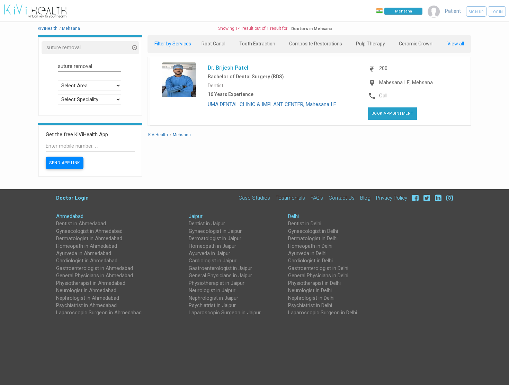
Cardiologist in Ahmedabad (86, 260)
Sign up (476, 12)
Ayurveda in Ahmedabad (83, 253)
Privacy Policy (391, 197)
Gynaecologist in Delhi (313, 231)
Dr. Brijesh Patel (228, 67)
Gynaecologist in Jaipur (215, 231)
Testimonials (290, 197)
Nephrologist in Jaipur (213, 298)
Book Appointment (392, 113)
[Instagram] (448, 197)
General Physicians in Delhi (318, 275)
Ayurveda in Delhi (307, 253)
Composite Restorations (315, 43)
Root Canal (213, 43)
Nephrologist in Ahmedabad (87, 298)
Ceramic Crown (415, 43)
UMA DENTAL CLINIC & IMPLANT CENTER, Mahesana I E (272, 104)
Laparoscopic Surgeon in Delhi (322, 312)
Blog (365, 197)
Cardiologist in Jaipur (212, 260)
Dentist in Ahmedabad (81, 223)
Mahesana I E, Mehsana (406, 82)
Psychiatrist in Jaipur (212, 305)
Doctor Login (72, 197)
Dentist (215, 85)
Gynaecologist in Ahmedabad (89, 231)
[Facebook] (414, 197)
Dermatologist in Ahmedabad (89, 238)
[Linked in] (437, 197)
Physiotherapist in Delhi (314, 283)
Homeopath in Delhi (310, 246)
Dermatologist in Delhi (313, 238)
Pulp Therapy (370, 43)
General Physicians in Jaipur (220, 275)
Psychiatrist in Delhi (310, 305)
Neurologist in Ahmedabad (86, 290)
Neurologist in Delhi (310, 290)
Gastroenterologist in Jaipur (220, 268)
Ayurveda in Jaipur (209, 253)
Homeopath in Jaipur (212, 246)
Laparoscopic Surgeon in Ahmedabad (99, 312)
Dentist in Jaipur (207, 223)
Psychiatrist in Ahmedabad (86, 305)
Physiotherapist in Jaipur (216, 283)
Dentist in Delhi (304, 223)
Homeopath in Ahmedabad (86, 246)
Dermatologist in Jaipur (215, 238)
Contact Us (342, 197)
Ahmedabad (69, 216)
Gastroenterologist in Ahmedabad (94, 268)
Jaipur (196, 216)
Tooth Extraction (257, 43)
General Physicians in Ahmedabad (94, 275)
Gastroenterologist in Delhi (318, 268)
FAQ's (317, 197)
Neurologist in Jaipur (212, 290)
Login (497, 12)
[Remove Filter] (134, 48)
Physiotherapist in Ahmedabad (90, 283)
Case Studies (254, 197)
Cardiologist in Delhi (310, 260)
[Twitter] (425, 197)
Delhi (293, 216)
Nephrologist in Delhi (311, 298)
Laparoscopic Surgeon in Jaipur (225, 312)
